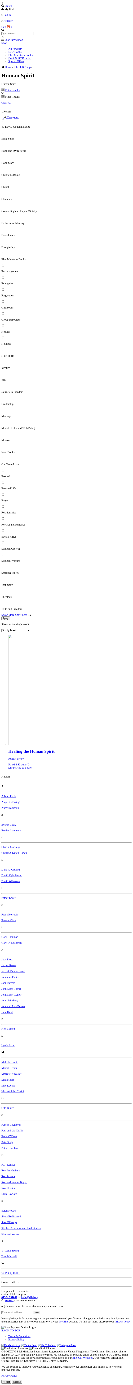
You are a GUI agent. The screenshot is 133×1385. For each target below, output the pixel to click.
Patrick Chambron (11, 1124)
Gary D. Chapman (11, 942)
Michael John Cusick (12, 1091)
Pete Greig (7, 1142)
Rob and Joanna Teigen (14, 1182)
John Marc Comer (11, 988)
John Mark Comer (11, 994)
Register (7, 20)
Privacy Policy (123, 1321)
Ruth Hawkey (9, 1193)
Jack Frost (6, 959)
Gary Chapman (9, 936)
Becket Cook (8, 824)
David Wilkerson (10, 881)
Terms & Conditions (19, 1336)
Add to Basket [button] (24, 767)
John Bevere (8, 982)
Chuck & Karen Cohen (14, 852)
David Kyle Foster (11, 875)
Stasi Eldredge (9, 1222)
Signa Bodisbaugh (11, 1216)
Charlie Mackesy (10, 847)
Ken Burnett (8, 1028)
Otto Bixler (7, 1107)
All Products (15, 48)
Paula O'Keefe (9, 1136)
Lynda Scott (8, 1045)
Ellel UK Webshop (82, 1357)
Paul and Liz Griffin (12, 1130)
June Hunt (7, 1012)
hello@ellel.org (29, 1297)
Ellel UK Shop (22, 67)
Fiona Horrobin (9, 914)
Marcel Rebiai (9, 1068)
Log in (7, 14)
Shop (4, 43)
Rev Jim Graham (10, 1170)
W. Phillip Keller (10, 1273)
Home (8, 67)
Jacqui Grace (8, 965)
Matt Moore (7, 1079)
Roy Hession (8, 1188)
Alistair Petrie (8, 796)
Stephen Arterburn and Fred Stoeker (21, 1228)
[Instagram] (66, 1345)
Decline (17, 1382)
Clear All (6, 102)
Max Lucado (8, 1085)
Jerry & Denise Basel (13, 971)
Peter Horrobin (9, 1148)
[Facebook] (10, 1345)
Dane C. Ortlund (10, 869)
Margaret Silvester (11, 1073)
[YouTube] (47, 1345)
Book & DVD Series (19, 58)
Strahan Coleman (10, 1234)
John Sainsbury (9, 1000)
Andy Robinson (10, 807)
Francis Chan (8, 920)
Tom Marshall (9, 1256)
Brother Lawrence (11, 830)
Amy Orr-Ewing (10, 802)
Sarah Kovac (8, 1210)
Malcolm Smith (9, 1062)
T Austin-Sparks (10, 1250)
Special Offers (16, 61)
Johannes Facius (10, 977)
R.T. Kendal (8, 1164)
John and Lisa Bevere (13, 1006)
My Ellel (63, 1321)
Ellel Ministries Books (20, 55)
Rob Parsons (8, 1176)
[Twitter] (29, 1345)
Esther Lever (8, 897)
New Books (14, 51)
